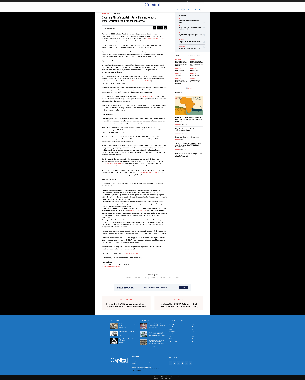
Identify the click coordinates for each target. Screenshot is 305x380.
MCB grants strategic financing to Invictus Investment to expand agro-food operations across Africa (188, 120)
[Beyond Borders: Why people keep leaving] (114, 341)
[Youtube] (194, 1)
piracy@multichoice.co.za (111, 267)
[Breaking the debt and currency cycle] (114, 326)
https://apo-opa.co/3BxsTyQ (131, 253)
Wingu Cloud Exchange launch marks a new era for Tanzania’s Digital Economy (188, 129)
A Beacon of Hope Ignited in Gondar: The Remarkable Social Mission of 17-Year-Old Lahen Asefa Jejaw (181, 63)
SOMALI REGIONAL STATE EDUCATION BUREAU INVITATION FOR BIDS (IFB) (181, 82)
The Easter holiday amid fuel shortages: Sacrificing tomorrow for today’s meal (157, 325)
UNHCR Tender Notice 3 (179, 70)
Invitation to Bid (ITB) (194, 75)
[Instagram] (183, 1)
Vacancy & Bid (178, 68)
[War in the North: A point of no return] (114, 333)
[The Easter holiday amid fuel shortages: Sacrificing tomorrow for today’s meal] (143, 326)
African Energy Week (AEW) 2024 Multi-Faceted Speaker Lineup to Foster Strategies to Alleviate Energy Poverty (179, 305)
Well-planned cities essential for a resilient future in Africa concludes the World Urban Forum (190, 35)
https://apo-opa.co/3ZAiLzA (154, 38)
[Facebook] (181, 1)
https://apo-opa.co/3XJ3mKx (112, 163)
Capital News (192, 59)
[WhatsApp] (165, 27)
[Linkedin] (185, 1)
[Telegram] (187, 1)
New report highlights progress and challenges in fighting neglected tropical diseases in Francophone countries (188, 154)
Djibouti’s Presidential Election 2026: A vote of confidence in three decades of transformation (157, 333)
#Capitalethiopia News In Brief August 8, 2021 (189, 48)
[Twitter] (192, 1)
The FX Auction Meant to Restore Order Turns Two (195, 81)
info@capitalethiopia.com (144, 367)
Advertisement (191, 55)
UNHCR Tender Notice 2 (194, 70)
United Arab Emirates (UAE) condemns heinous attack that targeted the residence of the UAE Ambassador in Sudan (126, 305)
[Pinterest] (161, 27)
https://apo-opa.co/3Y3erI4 (138, 211)
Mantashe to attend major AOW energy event (187, 137)
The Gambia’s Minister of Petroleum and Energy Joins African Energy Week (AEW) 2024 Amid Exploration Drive (188, 145)
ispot (180, 18)
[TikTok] (190, 1)
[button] (202, 10)
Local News (181, 39)
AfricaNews (105, 13)
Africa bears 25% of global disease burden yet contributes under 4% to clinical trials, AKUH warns (196, 63)
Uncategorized (182, 46)
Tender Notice (178, 75)
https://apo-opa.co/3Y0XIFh (141, 81)
